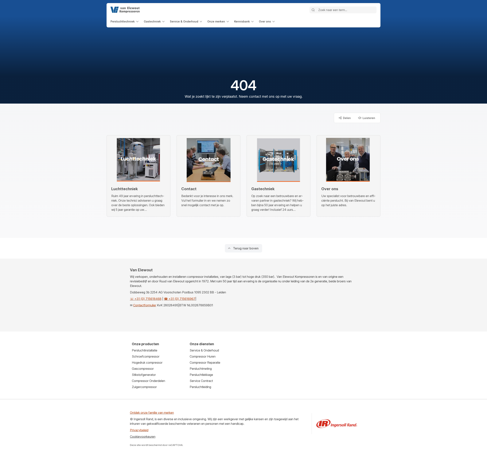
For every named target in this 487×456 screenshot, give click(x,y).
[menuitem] (125, 21)
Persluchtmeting (201, 369)
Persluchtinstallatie (144, 350)
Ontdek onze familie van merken (152, 412)
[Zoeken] (313, 9)
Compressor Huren (203, 356)
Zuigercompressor (144, 387)
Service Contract (201, 381)
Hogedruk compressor (147, 362)
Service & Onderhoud (204, 350)
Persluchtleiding (200, 387)
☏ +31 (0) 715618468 (146, 299)
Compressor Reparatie (205, 362)
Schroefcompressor (145, 356)
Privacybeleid (139, 430)
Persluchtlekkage (201, 375)
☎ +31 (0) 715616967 (179, 299)
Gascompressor (143, 369)
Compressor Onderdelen (148, 381)
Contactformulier (144, 305)
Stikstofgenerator (144, 375)
